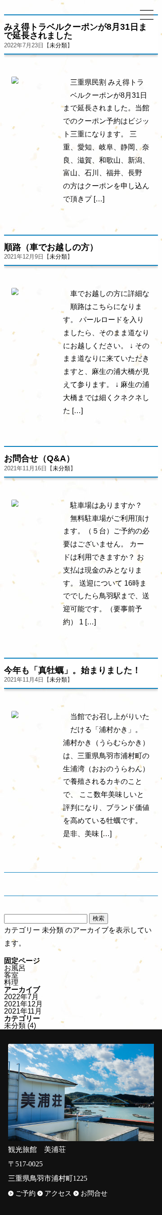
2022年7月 (21, 997)
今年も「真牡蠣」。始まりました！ (72, 670)
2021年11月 (23, 1011)
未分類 (58, 45)
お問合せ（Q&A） (39, 458)
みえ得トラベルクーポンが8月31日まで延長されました (75, 31)
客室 (11, 975)
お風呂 (15, 968)
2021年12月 (23, 1004)
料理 (11, 982)
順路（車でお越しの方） (51, 247)
